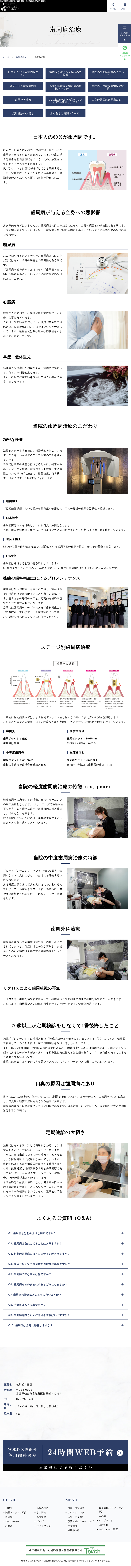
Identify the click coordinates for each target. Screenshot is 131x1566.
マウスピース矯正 (108, 1529)
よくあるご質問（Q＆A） (65, 113)
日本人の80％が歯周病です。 (23, 73)
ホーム (6, 57)
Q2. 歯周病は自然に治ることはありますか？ (35, 1243)
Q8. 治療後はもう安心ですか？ (27, 1304)
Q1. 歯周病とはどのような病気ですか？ (32, 1233)
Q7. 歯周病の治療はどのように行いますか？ (35, 1294)
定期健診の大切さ (23, 113)
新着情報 (41, 1516)
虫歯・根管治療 (76, 1508)
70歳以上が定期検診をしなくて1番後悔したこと (65, 101)
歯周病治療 (74, 1530)
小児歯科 (72, 1525)
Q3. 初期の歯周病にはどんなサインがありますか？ (39, 1253)
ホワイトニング (76, 1512)
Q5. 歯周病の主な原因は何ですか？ (29, 1274)
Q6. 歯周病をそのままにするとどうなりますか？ (37, 1284)
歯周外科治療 (23, 99)
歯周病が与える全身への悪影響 (65, 73)
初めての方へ (12, 1521)
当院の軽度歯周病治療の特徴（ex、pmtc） (65, 87)
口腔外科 (103, 1524)
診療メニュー (22, 57)
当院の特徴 (42, 1508)
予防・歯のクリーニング (81, 1521)
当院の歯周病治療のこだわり (108, 73)
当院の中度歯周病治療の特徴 (108, 87)
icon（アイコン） (77, 1516)
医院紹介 (10, 1516)
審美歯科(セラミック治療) (111, 1510)
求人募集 (41, 1512)
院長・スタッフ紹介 (16, 1512)
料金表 (8, 1525)
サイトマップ (44, 1525)
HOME (8, 1508)
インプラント (106, 1520)
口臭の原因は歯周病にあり (108, 99)
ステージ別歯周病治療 (23, 85)
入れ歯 (102, 1516)
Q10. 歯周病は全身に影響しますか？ (30, 1325)
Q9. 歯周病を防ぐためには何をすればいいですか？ (39, 1315)
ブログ (40, 1521)
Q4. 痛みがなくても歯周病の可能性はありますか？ (39, 1263)
